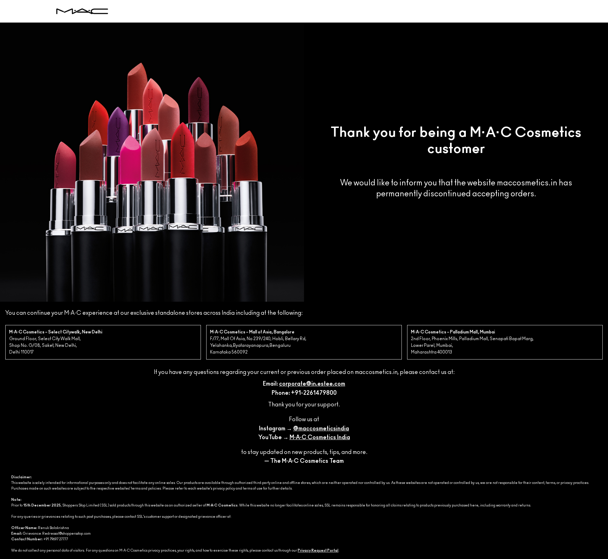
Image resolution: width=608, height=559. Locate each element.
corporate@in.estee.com (312, 384)
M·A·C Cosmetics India (320, 437)
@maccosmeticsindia (321, 428)
